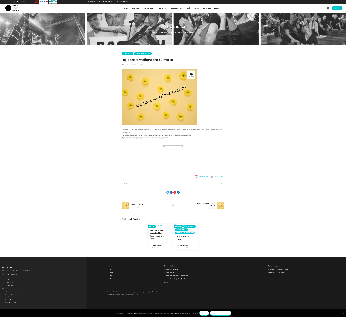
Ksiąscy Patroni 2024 (181, 229)
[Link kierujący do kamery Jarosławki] (53, 1)
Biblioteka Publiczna (143, 54)
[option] (160, 237)
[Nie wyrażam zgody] (344, 313)
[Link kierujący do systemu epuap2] (44, 1)
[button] (328, 8)
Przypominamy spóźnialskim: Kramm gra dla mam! (157, 234)
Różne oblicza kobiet (183, 237)
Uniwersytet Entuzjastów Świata (185, 232)
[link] (11, 2)
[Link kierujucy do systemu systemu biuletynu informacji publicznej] (37, 1)
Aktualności (163, 32)
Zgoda (204, 313)
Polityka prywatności (221, 313)
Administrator (129, 65)
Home (155, 32)
